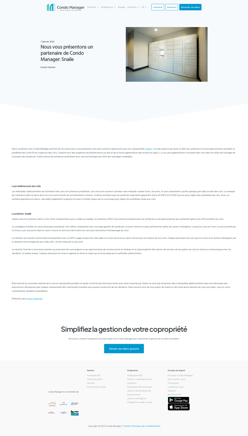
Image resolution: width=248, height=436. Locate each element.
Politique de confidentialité (146, 426)
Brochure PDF (174, 394)
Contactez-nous (176, 387)
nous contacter (34, 298)
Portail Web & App (96, 387)
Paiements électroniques (139, 387)
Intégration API (134, 375)
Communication (95, 379)
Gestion (91, 383)
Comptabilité (93, 375)
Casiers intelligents (136, 398)
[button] (93, 7)
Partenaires (173, 383)
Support (172, 390)
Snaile (149, 148)
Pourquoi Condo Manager (180, 375)
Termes (126, 426)
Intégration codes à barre (139, 402)
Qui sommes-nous (176, 379)
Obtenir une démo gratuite (124, 349)
